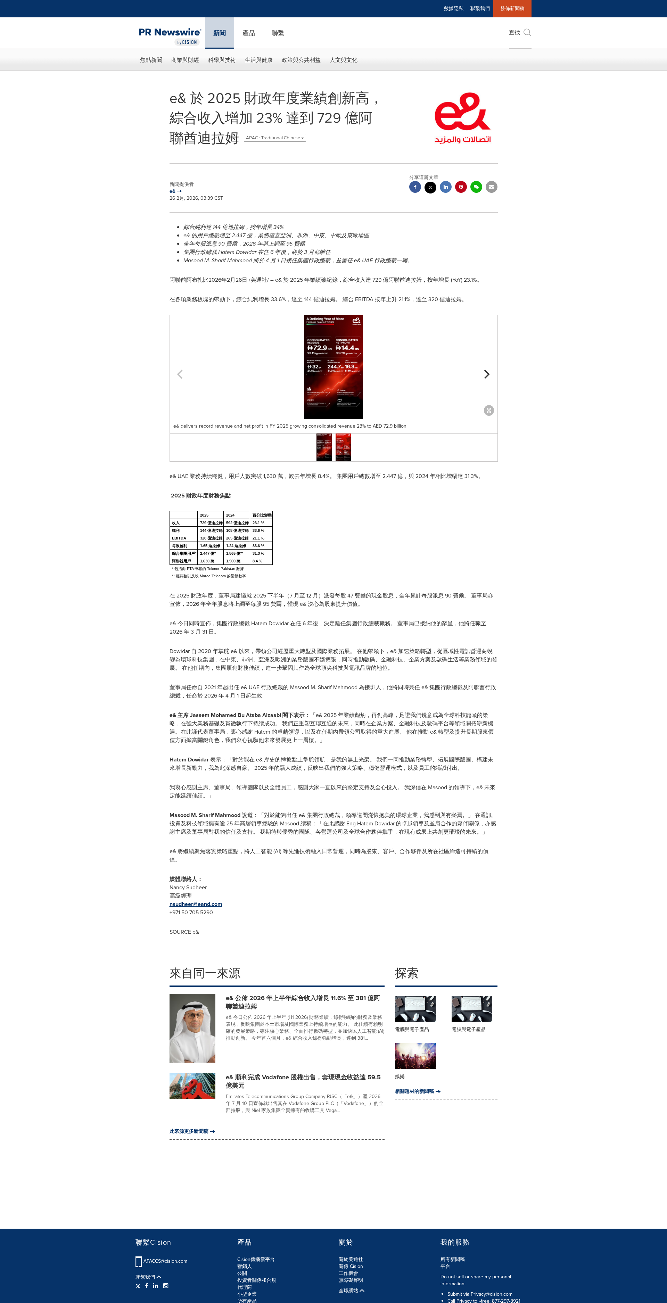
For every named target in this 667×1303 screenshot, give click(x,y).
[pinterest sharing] (461, 188)
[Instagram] (166, 1286)
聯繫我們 (480, 8)
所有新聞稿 (452, 1259)
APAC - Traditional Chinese (273, 137)
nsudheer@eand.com (196, 904)
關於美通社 (351, 1259)
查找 (514, 32)
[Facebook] (146, 1286)
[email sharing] (491, 188)
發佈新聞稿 (512, 8)
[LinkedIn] (155, 1286)
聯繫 (278, 33)
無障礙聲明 (351, 1280)
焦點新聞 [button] (151, 60)
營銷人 (244, 1266)
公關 (242, 1273)
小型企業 (247, 1294)
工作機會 (348, 1273)
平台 (445, 1266)
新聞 (219, 33)
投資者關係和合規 (256, 1280)
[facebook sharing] (415, 188)
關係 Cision (351, 1266)
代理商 (244, 1287)
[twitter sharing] (430, 188)
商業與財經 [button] (185, 60)
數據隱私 (453, 8)
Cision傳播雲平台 (256, 1259)
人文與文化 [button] (343, 60)
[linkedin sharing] (446, 188)
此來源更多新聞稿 (189, 1131)
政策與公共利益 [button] (301, 60)
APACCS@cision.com (165, 1261)
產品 (248, 33)
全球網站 (349, 1290)
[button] (333, 367)
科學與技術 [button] (222, 60)
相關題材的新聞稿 (414, 1091)
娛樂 (400, 1076)
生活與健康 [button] (259, 60)
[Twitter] (138, 1286)
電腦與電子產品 (412, 1029)
